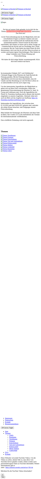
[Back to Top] (2, 2)
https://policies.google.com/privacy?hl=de (19, 467)
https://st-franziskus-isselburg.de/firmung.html (19, 99)
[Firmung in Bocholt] (16, 9)
